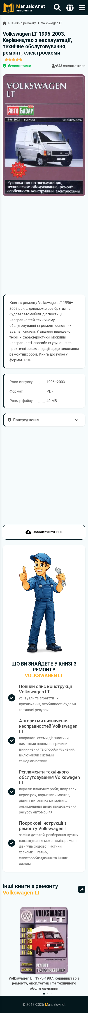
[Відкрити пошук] (57, 7)
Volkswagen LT (51, 23)
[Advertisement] (44, 245)
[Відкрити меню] (82, 7)
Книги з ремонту (24, 23)
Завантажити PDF (48, 532)
